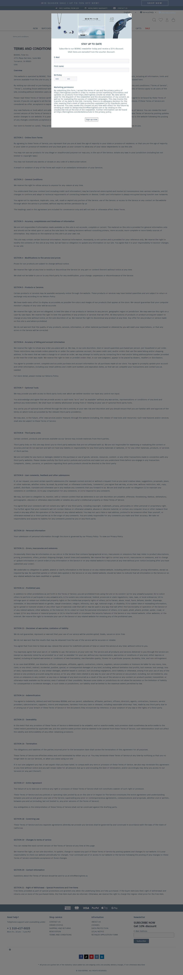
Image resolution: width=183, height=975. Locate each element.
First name (59, 66)
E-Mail (57, 57)
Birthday (58, 75)
